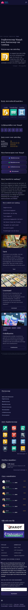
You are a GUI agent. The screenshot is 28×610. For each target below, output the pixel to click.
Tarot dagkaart (7, 216)
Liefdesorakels (17, 553)
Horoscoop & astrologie (19, 470)
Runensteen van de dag (10, 213)
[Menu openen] (26, 2)
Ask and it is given (8, 228)
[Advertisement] (14, 21)
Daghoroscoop (12, 36)
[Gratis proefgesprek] (14, 534)
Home (1, 36)
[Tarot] (14, 241)
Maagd (15, 66)
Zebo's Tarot (17, 547)
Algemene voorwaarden (19, 606)
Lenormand (14, 308)
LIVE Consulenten (18, 550)
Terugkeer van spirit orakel (11, 225)
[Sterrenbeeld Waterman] (13, 112)
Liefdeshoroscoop (15, 167)
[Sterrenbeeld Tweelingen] (21, 112)
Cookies (11, 606)
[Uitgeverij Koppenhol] (14, 527)
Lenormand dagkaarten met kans (12, 219)
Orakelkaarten (14, 347)
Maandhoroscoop (15, 162)
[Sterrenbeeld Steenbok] (6, 112)
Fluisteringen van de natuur (11, 231)
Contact (22, 604)
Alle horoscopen (21, 453)
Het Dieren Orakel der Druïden (12, 222)
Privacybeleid (4, 606)
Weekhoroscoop (15, 158)
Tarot (14, 269)
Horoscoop (6, 36)
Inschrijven (14, 593)
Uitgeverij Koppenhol (19, 555)
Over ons (16, 604)
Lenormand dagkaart (9, 210)
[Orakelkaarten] (14, 319)
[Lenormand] (14, 280)
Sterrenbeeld (15, 171)
